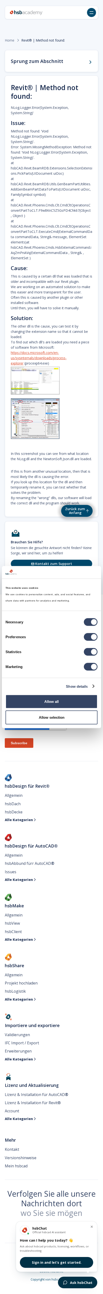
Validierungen (17, 1035)
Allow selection (51, 717)
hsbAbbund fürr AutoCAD (29, 863)
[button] (91, 12)
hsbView (12, 923)
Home (9, 40)
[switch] (90, 637)
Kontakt (12, 1149)
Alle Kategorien (20, 820)
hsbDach (13, 804)
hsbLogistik (15, 991)
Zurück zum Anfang (75, 511)
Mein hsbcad (16, 1166)
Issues (10, 872)
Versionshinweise (20, 1158)
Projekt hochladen (21, 983)
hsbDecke (14, 812)
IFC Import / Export (22, 1043)
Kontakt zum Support (51, 563)
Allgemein (14, 795)
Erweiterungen (18, 1051)
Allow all (51, 702)
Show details (77, 686)
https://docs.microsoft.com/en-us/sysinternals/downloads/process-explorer (39, 357)
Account (12, 1111)
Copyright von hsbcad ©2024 (52, 1279)
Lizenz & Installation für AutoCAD (36, 1094)
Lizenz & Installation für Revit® (33, 1103)
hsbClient (13, 931)
